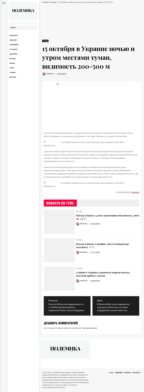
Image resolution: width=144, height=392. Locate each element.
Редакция (119, 373)
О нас (111, 373)
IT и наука (13, 49)
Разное (12, 63)
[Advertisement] (91, 22)
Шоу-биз (12, 77)
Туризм (12, 72)
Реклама (127, 373)
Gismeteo (135, 192)
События (13, 40)
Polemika (50, 73)
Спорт (11, 68)
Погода (12, 58)
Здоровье (13, 54)
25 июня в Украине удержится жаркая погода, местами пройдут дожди (103, 274)
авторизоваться (90, 328)
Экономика (14, 45)
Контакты (136, 373)
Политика (13, 35)
